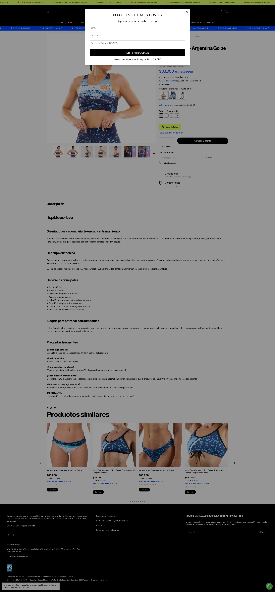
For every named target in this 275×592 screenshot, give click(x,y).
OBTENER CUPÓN (137, 52)
